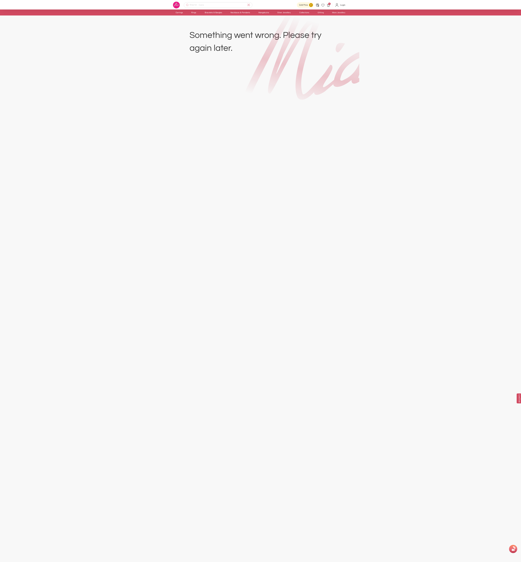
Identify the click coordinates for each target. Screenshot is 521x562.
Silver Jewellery (284, 12)
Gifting (321, 12)
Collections (304, 12)
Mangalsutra (263, 12)
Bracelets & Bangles (213, 12)
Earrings (179, 12)
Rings (193, 12)
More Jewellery (338, 12)
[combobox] (220, 5)
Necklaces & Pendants (240, 12)
